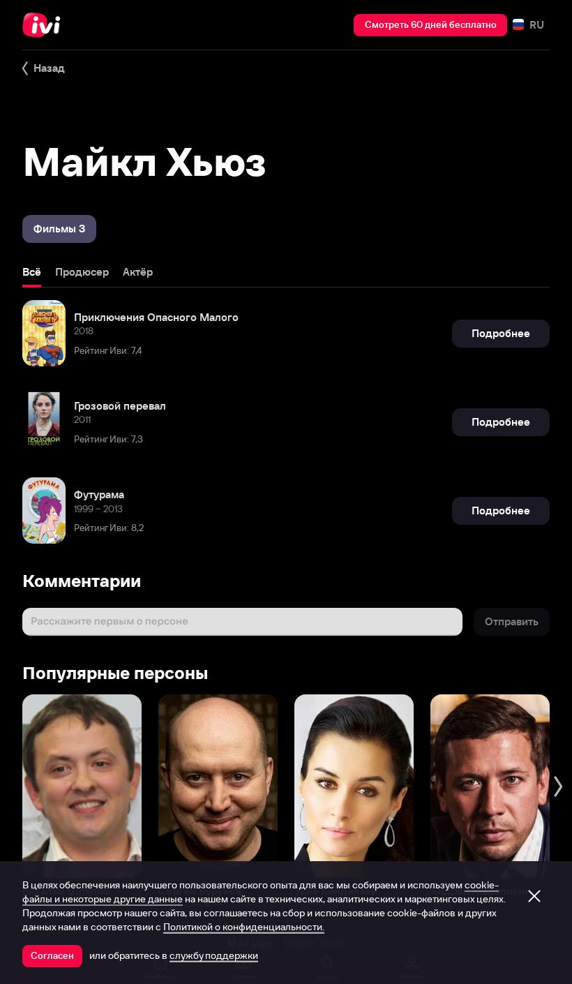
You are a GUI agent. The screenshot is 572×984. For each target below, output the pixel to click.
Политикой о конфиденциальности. (243, 926)
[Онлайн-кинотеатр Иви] (45, 25)
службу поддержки (214, 955)
